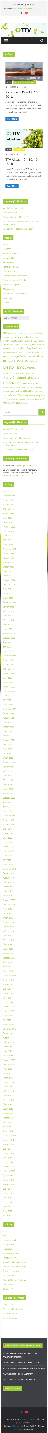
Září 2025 (7, 540)
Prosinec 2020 (9, 793)
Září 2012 (7, 1215)
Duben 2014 (8, 1149)
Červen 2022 (8, 713)
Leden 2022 (8, 735)
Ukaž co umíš (9, 298)
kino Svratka (28, 348)
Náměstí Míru (8, 387)
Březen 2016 (8, 1046)
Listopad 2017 (9, 958)
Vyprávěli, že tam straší (13, 208)
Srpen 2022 (8, 704)
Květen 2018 (8, 931)
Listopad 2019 (9, 851)
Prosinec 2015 (9, 1060)
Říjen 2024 (7, 589)
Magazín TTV (8, 258)
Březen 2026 (8, 513)
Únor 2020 (7, 838)
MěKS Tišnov (28, 361)
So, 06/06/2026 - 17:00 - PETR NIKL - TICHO (22, 1362)
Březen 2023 (8, 673)
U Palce (27, 395)
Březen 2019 (8, 886)
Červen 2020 (8, 820)
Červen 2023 (8, 660)
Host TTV (7, 249)
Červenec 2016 (9, 1029)
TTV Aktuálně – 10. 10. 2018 (21, 161)
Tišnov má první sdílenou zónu (16, 217)
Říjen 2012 (7, 1211)
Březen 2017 (8, 993)
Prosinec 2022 (9, 686)
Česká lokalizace (10, 1318)
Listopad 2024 (9, 584)
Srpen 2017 (8, 971)
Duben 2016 (8, 1042)
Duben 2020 (8, 829)
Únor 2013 (7, 1197)
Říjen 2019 (7, 855)
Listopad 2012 (9, 1206)
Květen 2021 (8, 771)
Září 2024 (7, 593)
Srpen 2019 (8, 864)
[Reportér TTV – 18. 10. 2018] (23, 71)
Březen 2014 (8, 1153)
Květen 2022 (8, 718)
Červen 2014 (8, 1140)
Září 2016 (7, 1020)
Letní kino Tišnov (30, 352)
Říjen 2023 (7, 642)
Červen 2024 (8, 606)
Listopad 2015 (9, 1064)
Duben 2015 (8, 1095)
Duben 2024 (8, 615)
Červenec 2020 (9, 815)
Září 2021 (7, 753)
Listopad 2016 (9, 1011)
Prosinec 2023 (9, 633)
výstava (41, 395)
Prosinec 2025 (9, 527)
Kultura (19, 352)
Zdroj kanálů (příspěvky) (13, 1309)
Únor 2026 (7, 518)
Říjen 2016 (7, 1015)
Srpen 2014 (8, 1131)
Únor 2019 (7, 891)
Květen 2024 (8, 611)
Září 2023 (7, 646)
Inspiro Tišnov (30, 340)
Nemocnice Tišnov (32, 384)
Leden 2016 (8, 1055)
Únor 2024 (7, 624)
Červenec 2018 (9, 922)
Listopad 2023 (9, 638)
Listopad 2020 (9, 798)
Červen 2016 (8, 1033)
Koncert (39, 348)
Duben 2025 (8, 562)
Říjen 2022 (7, 695)
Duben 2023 (8, 669)
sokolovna (34, 391)
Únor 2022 (7, 731)
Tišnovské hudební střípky (14, 280)
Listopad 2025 (9, 531)
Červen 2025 (8, 553)
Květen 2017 (8, 984)
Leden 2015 (8, 1109)
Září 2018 (7, 913)
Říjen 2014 (7, 1122)
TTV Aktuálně (19, 149)
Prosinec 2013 (9, 1166)
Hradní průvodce (10, 253)
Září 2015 (7, 1073)
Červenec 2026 (9, 495)
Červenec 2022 (9, 709)
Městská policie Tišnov (27, 373)
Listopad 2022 (9, 691)
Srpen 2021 (8, 758)
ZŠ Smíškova (14, 402)
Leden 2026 (8, 522)
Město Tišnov (14, 367)
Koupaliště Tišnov (9, 352)
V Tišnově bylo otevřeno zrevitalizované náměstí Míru (25, 10)
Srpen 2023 (8, 651)
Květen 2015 (8, 1091)
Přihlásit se (8, 1304)
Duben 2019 (8, 882)
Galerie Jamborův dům (35, 333)
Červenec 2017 (9, 975)
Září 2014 (7, 1126)
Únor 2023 (7, 678)
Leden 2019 (8, 895)
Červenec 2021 (9, 762)
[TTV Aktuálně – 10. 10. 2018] (23, 138)
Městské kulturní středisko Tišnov (24, 1345)
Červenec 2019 (9, 869)
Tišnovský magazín (11, 284)
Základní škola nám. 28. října (23, 399)
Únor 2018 (7, 944)
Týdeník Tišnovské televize (14, 293)
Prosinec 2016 (9, 1006)
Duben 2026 (8, 509)
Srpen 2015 (8, 1077)
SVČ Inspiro (12, 395)
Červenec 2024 (9, 602)
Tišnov (20, 395)
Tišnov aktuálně (10, 212)
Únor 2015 (7, 1104)
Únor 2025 (7, 571)
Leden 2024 (8, 629)
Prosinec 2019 (9, 846)
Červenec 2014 (9, 1135)
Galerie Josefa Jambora (14, 336)
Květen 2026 (8, 504)
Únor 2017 (7, 997)
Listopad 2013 (9, 1171)
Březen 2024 (8, 620)
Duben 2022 (8, 722)
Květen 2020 (8, 824)
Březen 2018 (8, 940)
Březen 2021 (8, 780)
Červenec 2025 (9, 549)
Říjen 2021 (7, 749)
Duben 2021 (8, 775)
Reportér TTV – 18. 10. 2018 (21, 94)
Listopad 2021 (9, 744)
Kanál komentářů (10, 1313)
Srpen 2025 (8, 544)
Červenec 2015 (9, 1082)
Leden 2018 (8, 949)
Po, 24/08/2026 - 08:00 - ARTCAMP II (19, 1379)
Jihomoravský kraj (38, 344)
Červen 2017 (8, 980)
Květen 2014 (8, 1144)
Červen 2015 (8, 1086)
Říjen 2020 (7, 802)
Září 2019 (7, 860)
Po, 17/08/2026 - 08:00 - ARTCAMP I (18, 1374)
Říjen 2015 (7, 1069)
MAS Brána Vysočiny (13, 356)
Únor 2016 (7, 1051)
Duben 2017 (8, 989)
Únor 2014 (7, 1157)
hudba (20, 340)
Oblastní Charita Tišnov (22, 387)
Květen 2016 (8, 1037)
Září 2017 (7, 966)
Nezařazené (8, 262)
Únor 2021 (7, 784)
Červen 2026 (8, 500)
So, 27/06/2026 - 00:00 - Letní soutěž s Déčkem (24, 1368)
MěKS (16, 361)
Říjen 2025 (7, 535)
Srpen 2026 (8, 491)
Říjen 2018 (7, 909)
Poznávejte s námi (11, 267)
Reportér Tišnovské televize (25, 82)
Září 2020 (7, 806)
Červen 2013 (8, 1180)
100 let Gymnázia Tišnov (26, 465)
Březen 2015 (8, 1100)
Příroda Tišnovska (11, 271)
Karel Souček (16, 349)
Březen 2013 (8, 1193)
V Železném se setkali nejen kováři (18, 229)
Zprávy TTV (8, 302)
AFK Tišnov (8, 332)
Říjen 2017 (7, 962)
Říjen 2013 (7, 1175)
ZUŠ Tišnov (8, 399)
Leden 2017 (8, 1002)
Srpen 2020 (8, 811)
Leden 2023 (8, 682)
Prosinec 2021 (9, 740)
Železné (24, 403)
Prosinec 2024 (9, 580)
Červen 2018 (8, 926)
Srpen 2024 (8, 598)
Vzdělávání (34, 395)
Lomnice (41, 352)
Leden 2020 (8, 842)
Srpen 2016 (8, 1024)
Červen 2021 (8, 766)
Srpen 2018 (8, 918)
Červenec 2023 (9, 655)
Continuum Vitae (20, 333)
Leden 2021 (8, 789)
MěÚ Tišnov (19, 383)
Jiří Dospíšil (7, 348)
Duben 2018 (8, 935)
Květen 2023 (8, 664)
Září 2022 (7, 700)
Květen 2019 (8, 878)
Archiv (9, 82)
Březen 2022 (8, 726)
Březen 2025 (8, 566)
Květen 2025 (8, 558)
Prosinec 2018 (9, 900)
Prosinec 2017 (9, 953)
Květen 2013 (8, 1184)
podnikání (14, 391)
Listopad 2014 (9, 1117)
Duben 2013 (8, 1189)
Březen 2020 (8, 833)
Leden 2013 (8, 1202)
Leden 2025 (8, 575)
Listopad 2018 (9, 904)
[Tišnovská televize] (24, 25)
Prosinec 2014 (9, 1113)
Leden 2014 (8, 1162)
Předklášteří (24, 391)
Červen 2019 (8, 873)
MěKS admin (23, 87)
